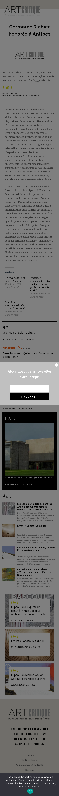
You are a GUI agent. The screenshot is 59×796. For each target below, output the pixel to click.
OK (30, 791)
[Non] (55, 784)
